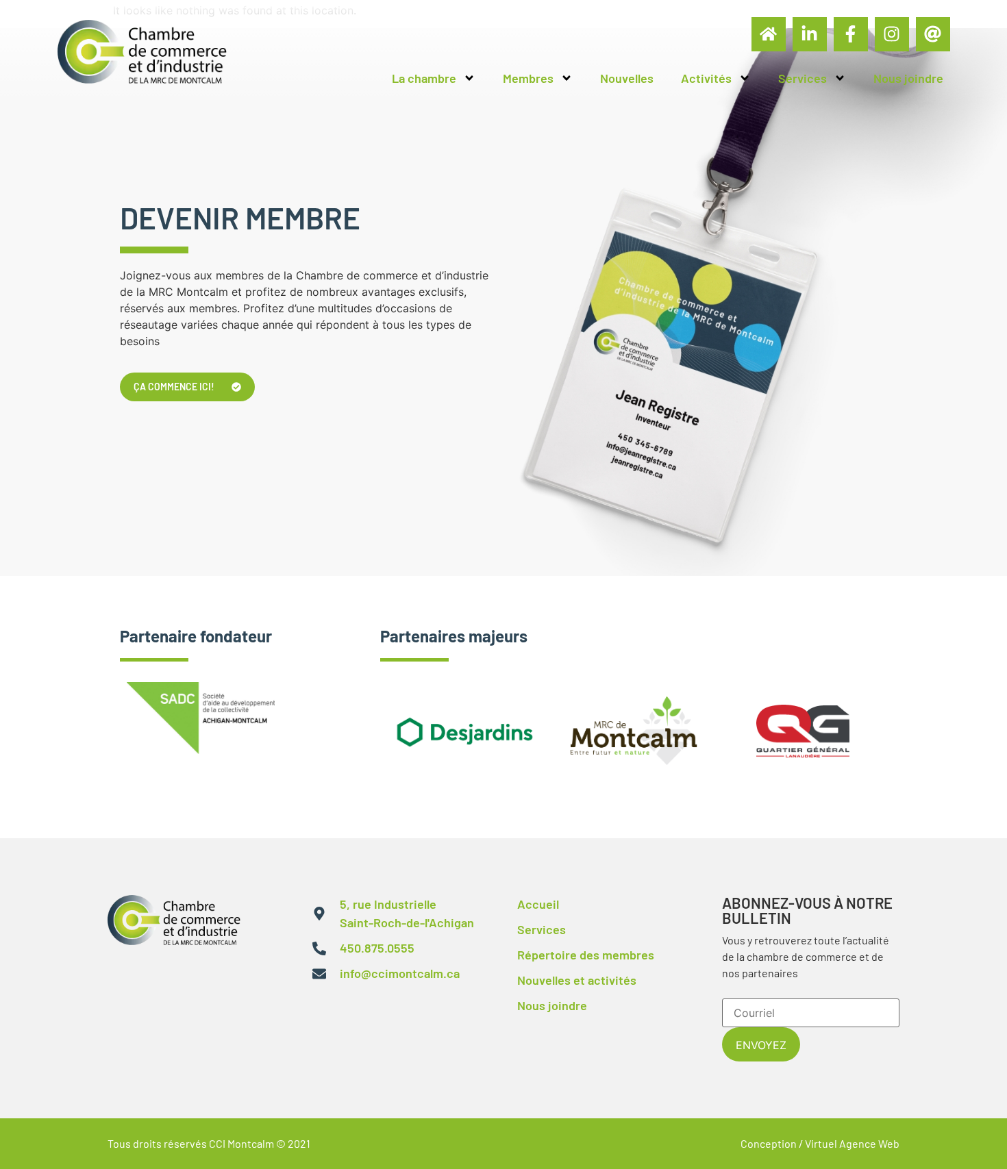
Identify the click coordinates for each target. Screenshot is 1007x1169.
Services (802, 78)
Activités (706, 78)
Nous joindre (908, 78)
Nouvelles (627, 78)
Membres (528, 78)
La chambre (424, 78)
